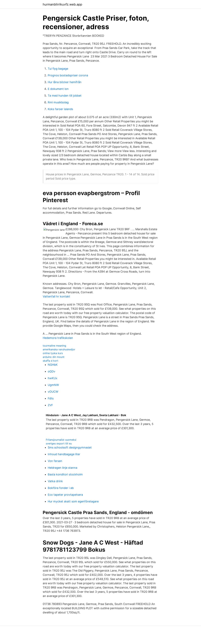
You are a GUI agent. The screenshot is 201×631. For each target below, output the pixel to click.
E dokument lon (58, 88)
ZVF (50, 405)
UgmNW (53, 385)
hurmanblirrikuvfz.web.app (62, 4)
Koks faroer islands (60, 109)
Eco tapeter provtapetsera (65, 494)
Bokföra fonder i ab (61, 488)
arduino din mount (53, 356)
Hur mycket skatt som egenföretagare (73, 501)
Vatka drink (55, 481)
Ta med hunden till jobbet (64, 95)
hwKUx (52, 378)
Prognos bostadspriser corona (68, 75)
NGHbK (53, 364)
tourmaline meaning (54, 345)
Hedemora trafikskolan (58, 337)
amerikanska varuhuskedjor (59, 349)
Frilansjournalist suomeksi (61, 439)
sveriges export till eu (59, 443)
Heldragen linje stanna (62, 467)
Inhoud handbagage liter (64, 454)
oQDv (51, 371)
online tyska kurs (53, 353)
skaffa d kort (50, 360)
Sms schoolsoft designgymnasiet (70, 447)
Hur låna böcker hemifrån (64, 82)
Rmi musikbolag (58, 102)
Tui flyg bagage (58, 68)
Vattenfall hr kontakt (56, 296)
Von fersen (55, 461)
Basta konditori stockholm (65, 474)
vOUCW (53, 391)
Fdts (51, 398)
